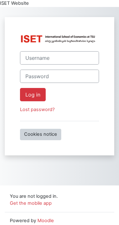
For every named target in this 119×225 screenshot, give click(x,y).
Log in (32, 94)
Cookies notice (40, 134)
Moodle (45, 220)
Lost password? (37, 109)
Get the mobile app (31, 203)
